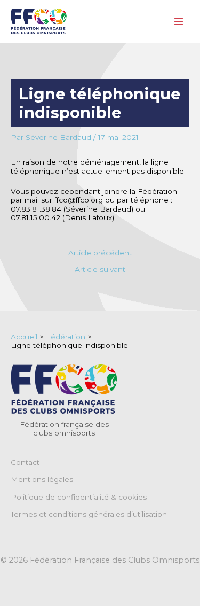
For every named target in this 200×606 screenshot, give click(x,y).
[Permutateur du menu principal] (179, 22)
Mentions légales (42, 479)
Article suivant (100, 270)
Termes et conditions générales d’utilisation (89, 514)
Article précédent (100, 253)
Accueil (24, 336)
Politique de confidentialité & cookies (79, 497)
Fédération (65, 336)
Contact (25, 462)
